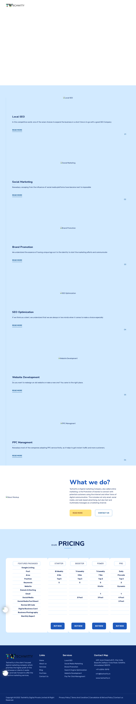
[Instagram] (15, 687)
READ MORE (17, 130)
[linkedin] (28, 687)
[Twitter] (21, 687)
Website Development (73, 673)
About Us (78, 6)
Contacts (126, 6)
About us (43, 664)
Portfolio (106, 6)
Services (42, 667)
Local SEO (68, 660)
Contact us (118, 698)
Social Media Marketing (73, 664)
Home (67, 6)
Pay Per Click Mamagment (74, 676)
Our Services (91, 6)
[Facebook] (8, 687)
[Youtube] (35, 687)
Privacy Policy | (65, 698)
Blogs (116, 6)
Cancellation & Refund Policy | (101, 698)
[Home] (19, 656)
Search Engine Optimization (75, 670)
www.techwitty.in (102, 678)
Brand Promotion (71, 667)
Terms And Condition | (80, 698)
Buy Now (58, 626)
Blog (41, 670)
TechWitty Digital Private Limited (34, 698)
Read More (78, 513)
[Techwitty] (15, 5)
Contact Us (103, 513)
